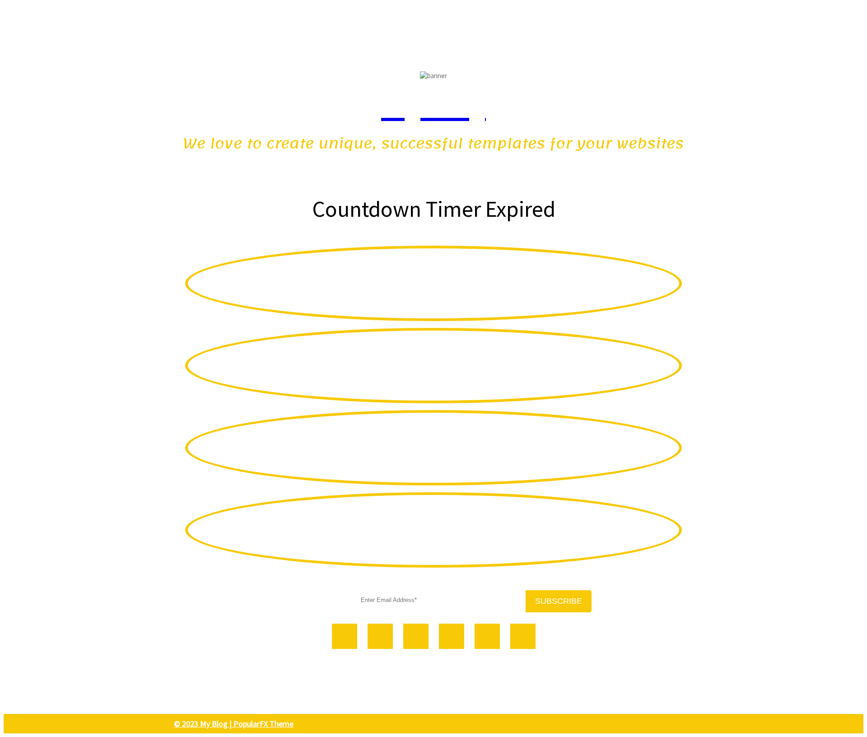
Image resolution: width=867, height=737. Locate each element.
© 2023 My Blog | (203, 723)
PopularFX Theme (263, 723)
